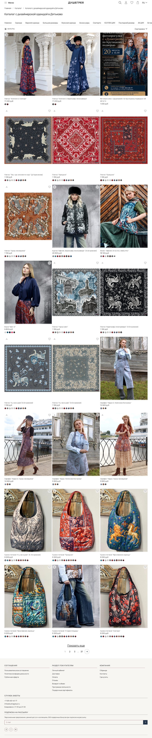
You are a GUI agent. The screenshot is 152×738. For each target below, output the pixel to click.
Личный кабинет (58, 670)
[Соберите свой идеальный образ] (6, 35)
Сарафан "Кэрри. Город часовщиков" (114, 479)
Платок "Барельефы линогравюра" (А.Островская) (119, 327)
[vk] (15, 729)
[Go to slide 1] (10, 94)
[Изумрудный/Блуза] (7, 332)
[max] (11, 729)
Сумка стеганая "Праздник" (62, 555)
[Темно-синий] (69, 180)
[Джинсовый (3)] (5, 484)
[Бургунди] (58, 256)
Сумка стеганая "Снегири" (110, 631)
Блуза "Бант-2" (10, 327)
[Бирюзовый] (55, 256)
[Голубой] (105, 256)
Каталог (18, 8)
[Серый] (19, 180)
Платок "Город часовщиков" (15, 251)
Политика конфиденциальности (16, 674)
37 (82, 651)
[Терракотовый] (23, 180)
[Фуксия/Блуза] (12, 332)
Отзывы (55, 680)
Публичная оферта (11, 677)
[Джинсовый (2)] (10, 180)
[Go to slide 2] (22, 94)
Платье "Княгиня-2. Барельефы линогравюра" (69, 99)
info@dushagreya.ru (12, 704)
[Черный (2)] (55, 104)
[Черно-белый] (114, 256)
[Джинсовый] (12, 180)
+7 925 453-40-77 (10, 701)
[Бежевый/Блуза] (5, 332)
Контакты (103, 674)
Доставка (56, 674)
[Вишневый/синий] (5, 180)
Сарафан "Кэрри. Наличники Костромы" (67, 479)
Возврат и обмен (58, 684)
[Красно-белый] (16, 180)
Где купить (104, 677)
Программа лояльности (61, 687)
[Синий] (21, 560)
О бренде (103, 670)
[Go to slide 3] (34, 94)
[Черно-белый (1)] (5, 104)
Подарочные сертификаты (62, 690)
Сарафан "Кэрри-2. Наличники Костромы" (115, 403)
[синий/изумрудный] (71, 256)
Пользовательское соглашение (16, 670)
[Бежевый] (53, 256)
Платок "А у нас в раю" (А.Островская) (67, 403)
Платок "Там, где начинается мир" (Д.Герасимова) (23, 175)
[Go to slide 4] (45, 94)
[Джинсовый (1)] (7, 180)
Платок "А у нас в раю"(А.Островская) (18, 403)
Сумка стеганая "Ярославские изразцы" (115, 555)
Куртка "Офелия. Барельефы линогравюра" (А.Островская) (74, 251)
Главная (7, 8)
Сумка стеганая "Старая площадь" (65, 631)
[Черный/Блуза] (14, 332)
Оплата (55, 677)
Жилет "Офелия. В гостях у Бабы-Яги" (114, 251)
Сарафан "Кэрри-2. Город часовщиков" (19, 479)
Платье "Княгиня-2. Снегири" (15, 99)
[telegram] (6, 729)
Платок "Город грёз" (60, 327)
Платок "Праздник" (59, 175)
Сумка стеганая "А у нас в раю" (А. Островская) (22, 555)
